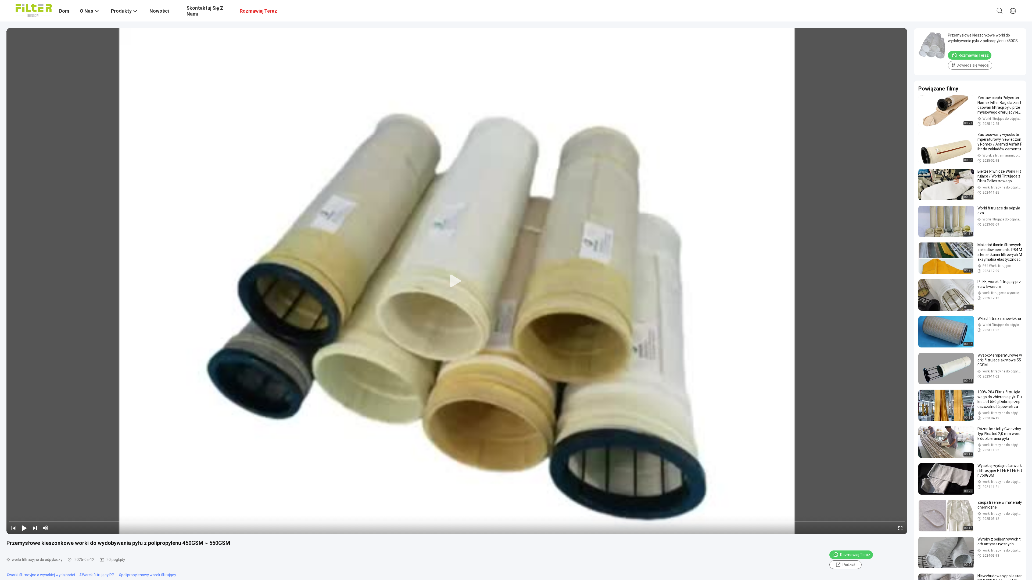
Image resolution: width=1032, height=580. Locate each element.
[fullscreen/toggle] (900, 528)
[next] (35, 528)
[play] (457, 281)
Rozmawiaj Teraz (855, 555)
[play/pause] (24, 528)
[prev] (13, 528)
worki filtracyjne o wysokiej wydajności (42, 575)
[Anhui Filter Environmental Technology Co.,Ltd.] (34, 10)
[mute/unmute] (45, 528)
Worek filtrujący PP (98, 575)
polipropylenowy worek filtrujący (148, 575)
